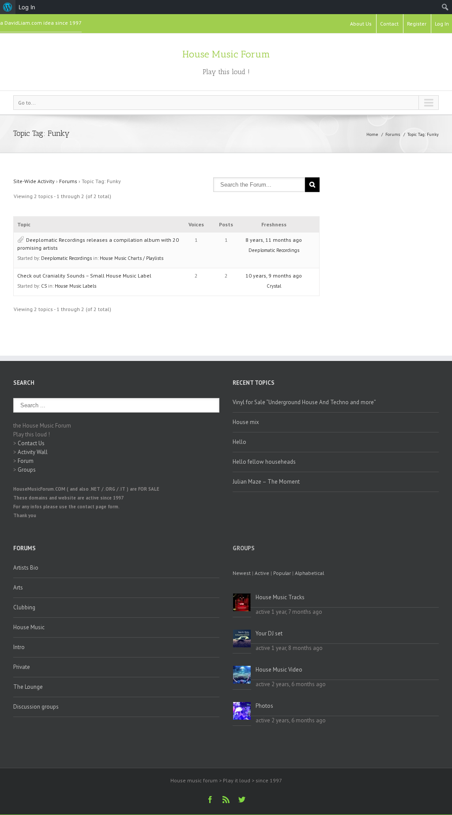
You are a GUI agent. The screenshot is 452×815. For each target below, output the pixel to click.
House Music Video (279, 669)
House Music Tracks (280, 597)
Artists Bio (25, 567)
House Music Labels (75, 286)
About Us (361, 23)
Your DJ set (269, 633)
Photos (264, 706)
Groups (27, 469)
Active (262, 573)
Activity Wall (33, 452)
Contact (389, 23)
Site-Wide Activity (34, 181)
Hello (239, 442)
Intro (19, 647)
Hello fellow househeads (264, 462)
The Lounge (28, 687)
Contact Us (31, 443)
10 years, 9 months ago (273, 275)
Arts (18, 587)
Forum (26, 461)
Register (416, 23)
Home (372, 134)
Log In (442, 23)
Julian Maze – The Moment (266, 481)
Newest (242, 573)
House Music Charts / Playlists (131, 258)
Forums (392, 134)
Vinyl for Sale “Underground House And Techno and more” (304, 402)
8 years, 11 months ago (273, 240)
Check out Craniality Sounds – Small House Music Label (84, 275)
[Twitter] (241, 799)
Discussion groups (36, 706)
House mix (246, 422)
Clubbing (24, 607)
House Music (29, 627)
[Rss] (226, 799)
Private (21, 667)
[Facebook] (210, 799)
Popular (282, 573)
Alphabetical (309, 573)
